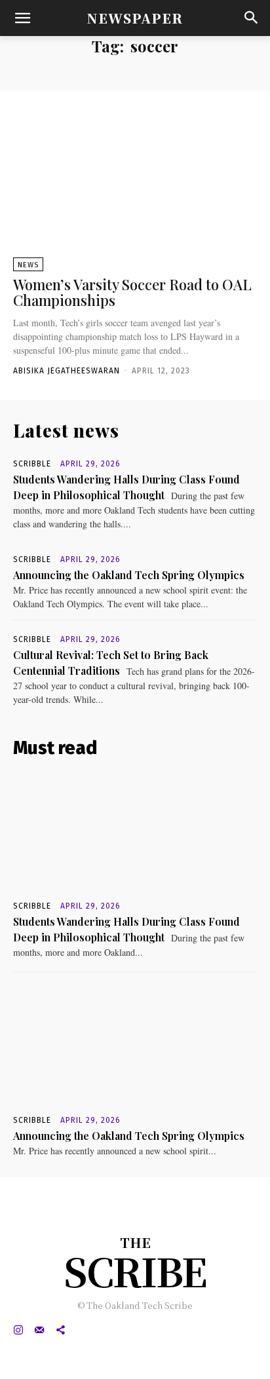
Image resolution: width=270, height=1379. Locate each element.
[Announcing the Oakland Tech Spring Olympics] (135, 1046)
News (28, 265)
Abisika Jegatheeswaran (66, 370)
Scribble (32, 464)
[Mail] (39, 1330)
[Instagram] (18, 1330)
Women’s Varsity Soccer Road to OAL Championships (132, 292)
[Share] (60, 1330)
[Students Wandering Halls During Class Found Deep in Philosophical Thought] (135, 832)
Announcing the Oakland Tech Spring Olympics (128, 575)
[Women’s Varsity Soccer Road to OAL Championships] (135, 189)
